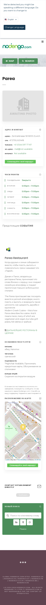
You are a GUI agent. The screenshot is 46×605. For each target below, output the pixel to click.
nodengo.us (10, 579)
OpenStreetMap (22, 460)
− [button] (8, 408)
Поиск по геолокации (29, 522)
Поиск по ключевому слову (7, 515)
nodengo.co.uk (16, 581)
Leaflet (8, 460)
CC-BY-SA (38, 460)
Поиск (23, 529)
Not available (20, 153)
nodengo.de (23, 583)
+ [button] (8, 404)
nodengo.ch (37, 577)
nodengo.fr (37, 579)
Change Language (14, 27)
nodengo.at (24, 579)
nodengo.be (31, 581)
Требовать (23, 495)
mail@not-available (23, 149)
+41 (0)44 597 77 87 (23, 145)
